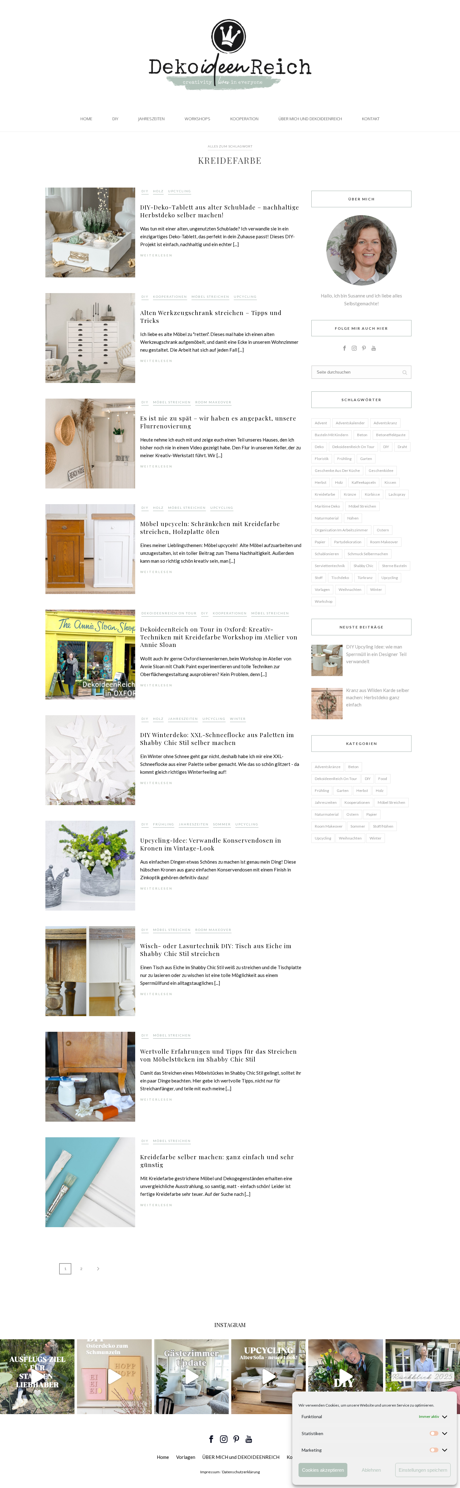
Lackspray (397, 494)
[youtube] (373, 348)
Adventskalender (350, 423)
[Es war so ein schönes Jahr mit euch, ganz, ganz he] (423, 1376)
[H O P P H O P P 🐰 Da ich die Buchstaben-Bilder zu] (114, 1376)
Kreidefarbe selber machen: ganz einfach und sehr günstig (217, 1161)
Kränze (350, 494)
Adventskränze (327, 766)
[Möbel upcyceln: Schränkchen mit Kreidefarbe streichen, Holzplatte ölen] (90, 548)
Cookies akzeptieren (323, 1470)
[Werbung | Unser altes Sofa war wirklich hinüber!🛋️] (268, 1376)
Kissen (390, 482)
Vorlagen (322, 589)
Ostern (383, 530)
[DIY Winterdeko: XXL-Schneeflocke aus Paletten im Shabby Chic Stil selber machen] (90, 759)
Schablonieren (327, 553)
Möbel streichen (210, 296)
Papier (320, 542)
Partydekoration (347, 542)
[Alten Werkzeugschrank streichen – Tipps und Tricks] (90, 337)
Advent (321, 423)
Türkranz (365, 577)
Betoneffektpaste (391, 434)
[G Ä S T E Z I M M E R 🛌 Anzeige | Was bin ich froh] (191, 1376)
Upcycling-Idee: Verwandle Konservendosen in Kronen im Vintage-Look (210, 844)
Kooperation (244, 118)
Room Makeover (213, 402)
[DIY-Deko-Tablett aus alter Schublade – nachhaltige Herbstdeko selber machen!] (90, 232)
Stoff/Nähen (383, 826)
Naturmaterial (327, 518)
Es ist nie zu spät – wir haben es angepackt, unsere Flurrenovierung (218, 422)
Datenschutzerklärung (241, 1472)
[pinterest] (363, 348)
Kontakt (371, 118)
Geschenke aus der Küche (337, 470)
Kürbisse (372, 494)
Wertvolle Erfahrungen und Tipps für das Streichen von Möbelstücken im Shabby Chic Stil (218, 1055)
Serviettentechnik (330, 565)
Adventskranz (385, 423)
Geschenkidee (381, 470)
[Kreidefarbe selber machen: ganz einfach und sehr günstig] (90, 1181)
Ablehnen (371, 1470)
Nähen (353, 518)
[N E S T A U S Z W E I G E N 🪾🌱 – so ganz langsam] (345, 1376)
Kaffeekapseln (364, 482)
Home (86, 118)
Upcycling (179, 191)
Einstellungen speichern (423, 1470)
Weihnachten (350, 589)
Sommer (222, 824)
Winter (238, 719)
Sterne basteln (394, 565)
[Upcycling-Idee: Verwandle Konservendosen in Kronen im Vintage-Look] (90, 865)
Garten (366, 458)
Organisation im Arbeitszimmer (341, 530)
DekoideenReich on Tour (169, 613)
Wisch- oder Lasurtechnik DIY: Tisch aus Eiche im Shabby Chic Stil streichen (216, 950)
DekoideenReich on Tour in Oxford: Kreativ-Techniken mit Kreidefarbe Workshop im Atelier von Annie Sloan (219, 636)
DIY (115, 118)
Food (382, 778)
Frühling (163, 824)
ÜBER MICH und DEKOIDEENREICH (310, 118)
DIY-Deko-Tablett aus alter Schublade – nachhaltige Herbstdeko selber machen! (219, 211)
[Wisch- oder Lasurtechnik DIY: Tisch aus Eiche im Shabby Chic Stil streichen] (90, 970)
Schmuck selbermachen (368, 553)
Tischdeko (340, 577)
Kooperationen (170, 296)
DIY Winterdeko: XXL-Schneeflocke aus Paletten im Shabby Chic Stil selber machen (217, 739)
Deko (319, 446)
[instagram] (354, 348)
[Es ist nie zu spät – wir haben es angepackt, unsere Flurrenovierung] (90, 443)
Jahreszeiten (151, 118)
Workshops (197, 118)
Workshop (323, 601)
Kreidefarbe (325, 494)
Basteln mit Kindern (331, 434)
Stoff (319, 577)
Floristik (322, 458)
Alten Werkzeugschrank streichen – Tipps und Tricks (211, 316)
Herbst (320, 482)
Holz (158, 191)
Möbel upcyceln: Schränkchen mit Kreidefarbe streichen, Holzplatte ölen (210, 527)
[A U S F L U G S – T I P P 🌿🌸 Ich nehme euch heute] (37, 1376)
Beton (362, 434)
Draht (402, 446)
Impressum (210, 1472)
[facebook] (344, 348)
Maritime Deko (327, 506)
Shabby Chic (363, 565)
